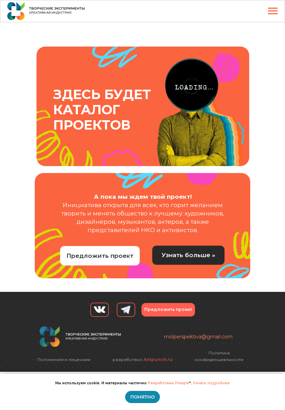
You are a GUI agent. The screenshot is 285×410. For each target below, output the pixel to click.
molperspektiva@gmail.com (198, 337)
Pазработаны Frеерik (168, 383)
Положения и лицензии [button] (63, 359)
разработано (143, 359)
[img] (197, 106)
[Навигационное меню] (273, 11)
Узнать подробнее (211, 383)
